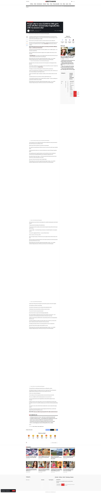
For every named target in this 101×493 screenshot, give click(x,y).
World (70, 76)
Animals (40, 467)
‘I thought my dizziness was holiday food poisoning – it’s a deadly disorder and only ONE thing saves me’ (56, 470)
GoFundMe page (32, 55)
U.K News (71, 74)
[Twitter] (27, 1)
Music (65, 467)
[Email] (60, 30)
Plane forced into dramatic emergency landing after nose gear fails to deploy (56, 457)
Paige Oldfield (32, 30)
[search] (70, 1)
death (40, 426)
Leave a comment (54, 442)
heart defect (46, 43)
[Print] (61, 30)
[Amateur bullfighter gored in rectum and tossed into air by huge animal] (44, 452)
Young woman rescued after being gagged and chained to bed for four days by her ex (31, 470)
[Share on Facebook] (57, 30)
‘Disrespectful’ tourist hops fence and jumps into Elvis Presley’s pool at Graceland (42, 421)
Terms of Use (8, 491)
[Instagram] (28, 1)
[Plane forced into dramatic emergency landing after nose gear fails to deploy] (57, 452)
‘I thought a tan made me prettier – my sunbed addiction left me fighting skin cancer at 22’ (43, 418)
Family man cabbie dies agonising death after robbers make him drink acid (45, 411)
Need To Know (50, 1)
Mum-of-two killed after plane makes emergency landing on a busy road (68, 57)
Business (71, 78)
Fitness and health (30, 21)
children (36, 426)
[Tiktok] (73, 41)
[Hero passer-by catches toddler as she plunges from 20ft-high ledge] (32, 452)
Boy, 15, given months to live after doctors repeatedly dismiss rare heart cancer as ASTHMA (68, 470)
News (43, 467)
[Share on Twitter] (58, 30)
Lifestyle (71, 73)
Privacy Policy (3, 491)
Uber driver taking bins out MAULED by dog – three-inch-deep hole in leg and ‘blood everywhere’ (43, 470)
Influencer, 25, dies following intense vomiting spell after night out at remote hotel (67, 63)
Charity (33, 426)
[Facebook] (26, 1)
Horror (43, 426)
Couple (38, 426)
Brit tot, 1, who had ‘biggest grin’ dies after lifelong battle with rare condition (41, 422)
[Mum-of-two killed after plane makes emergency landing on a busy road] (68, 51)
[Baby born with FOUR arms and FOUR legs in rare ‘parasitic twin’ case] (69, 452)
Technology (71, 77)
